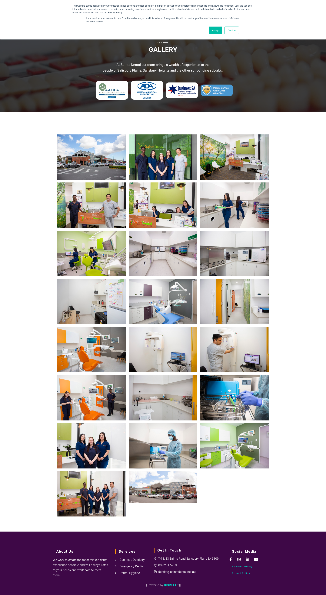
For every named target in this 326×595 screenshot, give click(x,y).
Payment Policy (242, 566)
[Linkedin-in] (247, 559)
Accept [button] (215, 30)
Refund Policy (241, 573)
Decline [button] (232, 30)
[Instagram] (239, 559)
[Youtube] (256, 559)
